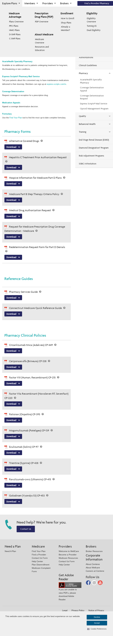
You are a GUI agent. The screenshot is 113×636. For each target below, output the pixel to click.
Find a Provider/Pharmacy (96, 3)
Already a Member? (66, 28)
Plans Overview (16, 21)
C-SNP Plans (14, 38)
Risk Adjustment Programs (91, 155)
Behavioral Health (87, 124)
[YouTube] (100, 582)
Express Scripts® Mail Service (93, 103)
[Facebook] (88, 582)
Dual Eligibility (93, 30)
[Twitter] (94, 582)
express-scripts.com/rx (56, 84)
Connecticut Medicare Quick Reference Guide (35, 308)
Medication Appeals (11, 103)
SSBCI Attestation (87, 163)
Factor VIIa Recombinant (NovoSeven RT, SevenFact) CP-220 (36, 396)
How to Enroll (67, 18)
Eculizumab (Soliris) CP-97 (24, 446)
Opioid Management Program (94, 108)
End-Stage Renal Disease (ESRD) (94, 139)
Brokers (64, 3)
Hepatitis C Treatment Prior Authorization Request (38, 157)
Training (82, 131)
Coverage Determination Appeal (92, 89)
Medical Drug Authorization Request (30, 210)
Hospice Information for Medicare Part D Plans (35, 177)
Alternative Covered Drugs (24, 141)
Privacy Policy (78, 610)
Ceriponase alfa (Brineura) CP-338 (28, 361)
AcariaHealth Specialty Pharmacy (17, 61)
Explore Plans (9, 3)
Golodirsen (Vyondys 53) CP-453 (27, 495)
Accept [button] (97, 623)
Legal (64, 610)
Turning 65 (92, 25)
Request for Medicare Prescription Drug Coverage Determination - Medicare (34, 229)
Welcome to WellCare (69, 551)
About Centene (93, 564)
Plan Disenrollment (40, 564)
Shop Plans (66, 22)
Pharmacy (83, 73)
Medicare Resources (68, 558)
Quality (82, 116)
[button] (97, 629)
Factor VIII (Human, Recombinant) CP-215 (32, 377)
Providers (47, 3)
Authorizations (86, 57)
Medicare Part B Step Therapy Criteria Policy (34, 194)
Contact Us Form (40, 558)
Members (29, 3)
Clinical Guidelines (88, 65)
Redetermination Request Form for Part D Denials (37, 247)
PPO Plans (13, 25)
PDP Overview (41, 21)
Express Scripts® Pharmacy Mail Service (21, 76)
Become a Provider (68, 554)
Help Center (37, 561)
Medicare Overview (40, 41)
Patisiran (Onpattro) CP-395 (25, 414)
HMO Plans (14, 30)
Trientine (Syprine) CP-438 (24, 463)
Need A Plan (10, 551)
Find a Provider (39, 554)
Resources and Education (42, 48)
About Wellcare (93, 567)
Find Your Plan (16, 118)
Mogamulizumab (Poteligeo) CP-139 (29, 430)
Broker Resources (94, 551)
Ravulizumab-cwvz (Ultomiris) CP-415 (30, 479)
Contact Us (25, 529)
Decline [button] (97, 617)
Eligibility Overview (91, 20)
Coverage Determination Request (92, 97)
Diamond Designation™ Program (94, 147)
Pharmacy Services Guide (23, 291)
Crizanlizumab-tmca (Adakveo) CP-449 (31, 345)
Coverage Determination (13, 91)
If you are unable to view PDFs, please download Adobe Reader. (68, 594)
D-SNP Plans (14, 34)
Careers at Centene (95, 571)
